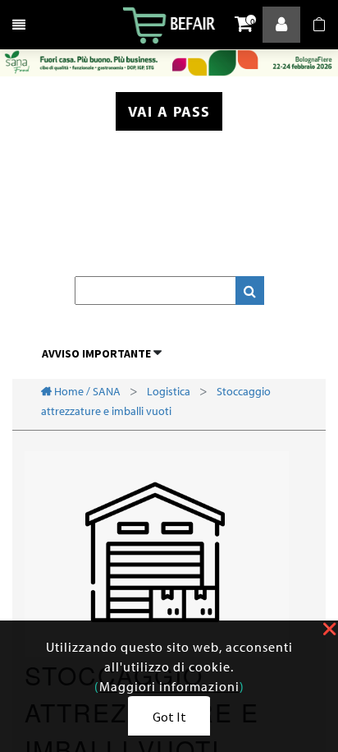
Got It (169, 716)
